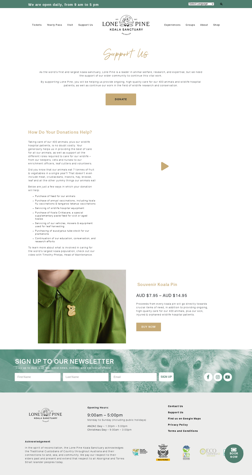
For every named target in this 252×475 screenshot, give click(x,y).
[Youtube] (227, 377)
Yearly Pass (54, 25)
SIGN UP (166, 376)
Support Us (85, 25)
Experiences (172, 25)
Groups (190, 25)
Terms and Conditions (183, 431)
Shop (216, 25)
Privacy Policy (178, 425)
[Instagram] (218, 377)
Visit (70, 25)
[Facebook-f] (208, 377)
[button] (221, 4)
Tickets (37, 25)
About (204, 25)
